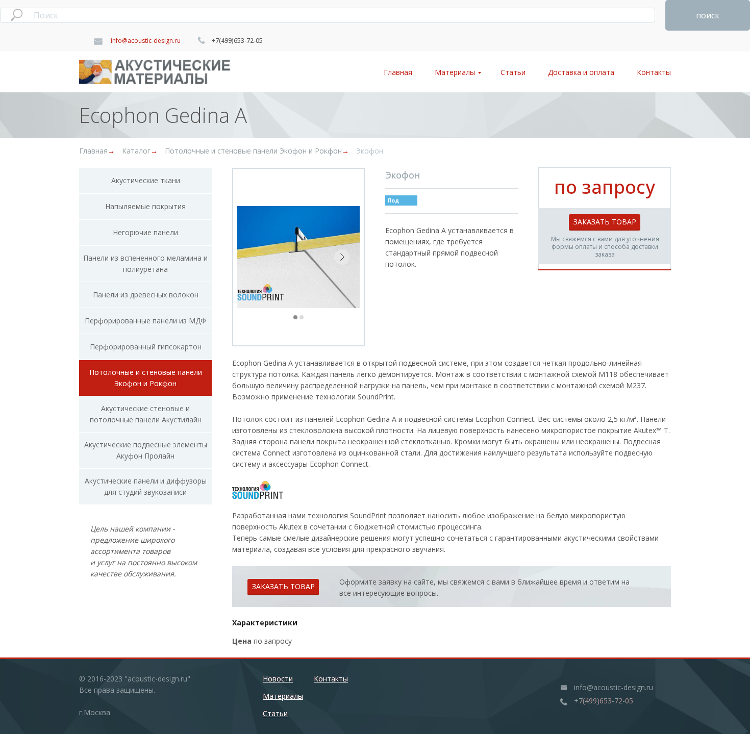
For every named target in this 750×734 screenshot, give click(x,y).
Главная (398, 72)
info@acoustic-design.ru (146, 40)
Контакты (654, 72)
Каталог (136, 151)
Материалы (455, 72)
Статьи (513, 72)
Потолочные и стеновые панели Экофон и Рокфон (253, 151)
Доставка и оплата (581, 72)
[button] (604, 222)
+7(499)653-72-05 (237, 40)
